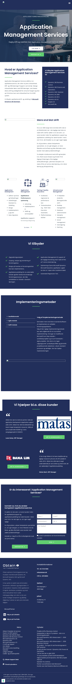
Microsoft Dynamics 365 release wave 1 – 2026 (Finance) (51, 638)
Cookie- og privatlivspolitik (11, 653)
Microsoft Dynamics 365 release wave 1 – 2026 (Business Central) (51, 642)
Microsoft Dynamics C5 (10, 642)
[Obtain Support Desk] (3, 659)
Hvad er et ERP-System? (10, 633)
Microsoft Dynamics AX (10, 639)
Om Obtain (6, 646)
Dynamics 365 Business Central (12, 637)
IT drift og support (8, 644)
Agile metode (12, 321)
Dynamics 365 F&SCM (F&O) (11, 635)
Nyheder (5, 650)
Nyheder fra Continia (43, 662)
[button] (69, 3)
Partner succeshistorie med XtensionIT (49, 664)
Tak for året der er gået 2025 (46, 653)
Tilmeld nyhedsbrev (11, 664)
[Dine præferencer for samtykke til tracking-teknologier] (3, 681)
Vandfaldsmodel (13, 316)
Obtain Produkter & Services (12, 631)
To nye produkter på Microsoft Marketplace (50, 655)
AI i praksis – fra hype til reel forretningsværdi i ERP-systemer (52, 646)
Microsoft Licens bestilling (11, 648)
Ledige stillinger (8, 652)
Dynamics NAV (7, 640)
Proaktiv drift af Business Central (47, 631)
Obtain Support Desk (12, 659)
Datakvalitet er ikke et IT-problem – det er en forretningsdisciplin (51, 634)
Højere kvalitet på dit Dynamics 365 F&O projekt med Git (52, 658)
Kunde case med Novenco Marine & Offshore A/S (52, 666)
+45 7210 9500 (43, 569)
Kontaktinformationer (44, 565)
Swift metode (12, 325)
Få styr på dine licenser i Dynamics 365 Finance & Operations (52, 650)
